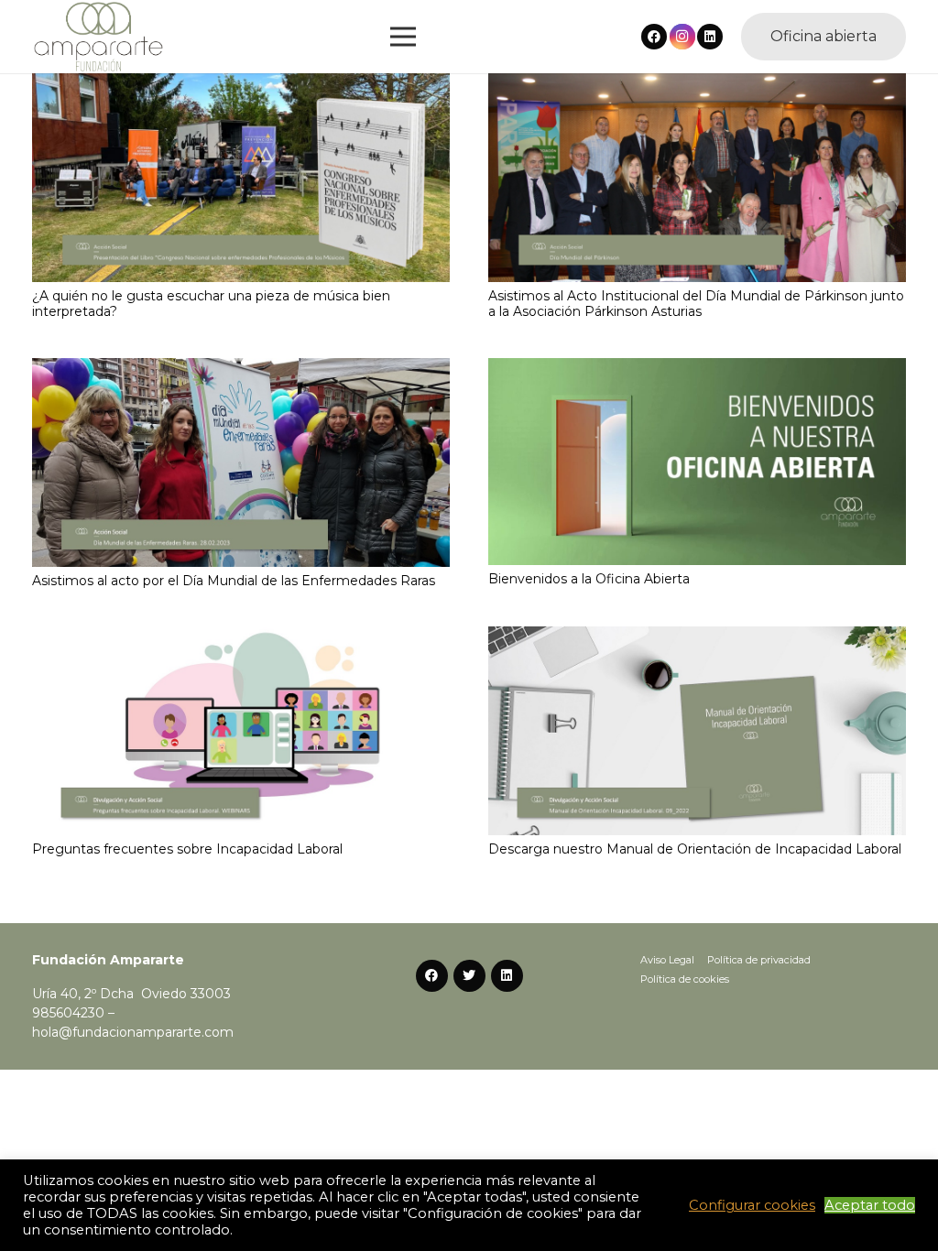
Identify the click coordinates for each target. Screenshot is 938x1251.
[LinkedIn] (710, 36)
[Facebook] (654, 36)
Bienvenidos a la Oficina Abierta (589, 579)
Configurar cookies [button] (752, 1205)
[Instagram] (682, 36)
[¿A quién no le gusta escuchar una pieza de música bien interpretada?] (241, 82)
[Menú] (403, 37)
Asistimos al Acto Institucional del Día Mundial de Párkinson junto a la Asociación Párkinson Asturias (696, 304)
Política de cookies (684, 979)
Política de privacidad (759, 959)
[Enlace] (98, 36)
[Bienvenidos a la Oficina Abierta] (697, 367)
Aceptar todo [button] (869, 1205)
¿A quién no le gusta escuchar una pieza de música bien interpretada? (211, 304)
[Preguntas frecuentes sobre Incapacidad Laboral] (241, 635)
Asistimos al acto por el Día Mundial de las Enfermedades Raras (233, 580)
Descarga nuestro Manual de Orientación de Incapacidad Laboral (694, 849)
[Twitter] (469, 976)
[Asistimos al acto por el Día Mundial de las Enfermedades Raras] (241, 367)
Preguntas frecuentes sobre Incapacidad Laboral (187, 849)
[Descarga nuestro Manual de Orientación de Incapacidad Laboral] (697, 635)
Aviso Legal (667, 959)
